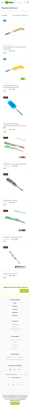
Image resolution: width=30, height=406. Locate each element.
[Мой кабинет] (24, 2)
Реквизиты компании (15, 329)
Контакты (15, 315)
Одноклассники (21, 384)
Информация (15, 354)
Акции (15, 309)
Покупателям (15, 336)
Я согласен (15, 403)
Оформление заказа (15, 339)
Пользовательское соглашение (15, 357)
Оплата (15, 342)
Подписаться (24, 290)
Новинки (15, 312)
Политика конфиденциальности (15, 359)
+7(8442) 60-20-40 (11, 374)
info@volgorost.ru (16, 377)
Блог (15, 303)
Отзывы (15, 331)
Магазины (15, 346)
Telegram (17, 384)
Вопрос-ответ (15, 348)
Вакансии (15, 326)
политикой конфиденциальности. (17, 400)
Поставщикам (15, 324)
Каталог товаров (15, 300)
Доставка (15, 344)
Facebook (13, 384)
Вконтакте (9, 384)
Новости (15, 306)
